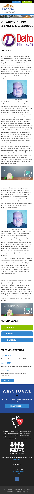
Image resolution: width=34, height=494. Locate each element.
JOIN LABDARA (10, 340)
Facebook (17, 1)
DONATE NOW (27, 1)
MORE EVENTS (8, 380)
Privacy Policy (21, 491)
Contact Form (18, 474)
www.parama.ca (17, 459)
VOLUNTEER (8, 334)
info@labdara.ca (18, 471)
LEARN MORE (16, 406)
